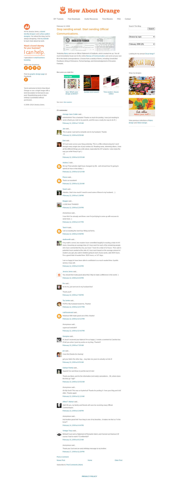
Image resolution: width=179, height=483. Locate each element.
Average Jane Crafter (70, 114)
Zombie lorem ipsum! (91, 92)
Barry (66, 53)
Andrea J (66, 163)
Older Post (118, 460)
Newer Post (61, 460)
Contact (128, 19)
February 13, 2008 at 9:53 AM (73, 362)
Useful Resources (91, 19)
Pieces (65, 177)
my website (45, 39)
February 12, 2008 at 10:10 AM (74, 172)
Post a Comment (63, 457)
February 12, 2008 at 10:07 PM (74, 307)
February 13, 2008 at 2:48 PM (73, 411)
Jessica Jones (68, 271)
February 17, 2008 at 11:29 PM (73, 452)
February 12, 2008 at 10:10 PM (74, 319)
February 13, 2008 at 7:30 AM (73, 345)
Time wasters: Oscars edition (111, 93)
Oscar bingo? (150, 54)
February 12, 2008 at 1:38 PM (73, 195)
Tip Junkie (66, 300)
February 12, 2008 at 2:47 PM (73, 222)
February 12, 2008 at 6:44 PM (73, 278)
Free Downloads (74, 19)
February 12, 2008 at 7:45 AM (73, 123)
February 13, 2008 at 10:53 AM (74, 382)
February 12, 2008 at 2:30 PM (73, 208)
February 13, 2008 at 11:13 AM (73, 396)
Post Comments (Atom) (74, 465)
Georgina (66, 336)
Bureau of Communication (95, 56)
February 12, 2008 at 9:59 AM (73, 135)
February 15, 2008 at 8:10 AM (73, 440)
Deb (64, 141)
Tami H (65, 227)
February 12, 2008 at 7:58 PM (73, 295)
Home (90, 460)
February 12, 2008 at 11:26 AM (73, 184)
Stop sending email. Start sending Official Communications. (83, 31)
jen (64, 351)
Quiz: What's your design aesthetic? (72, 93)
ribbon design (142, 123)
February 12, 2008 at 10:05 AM (74, 157)
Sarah (65, 189)
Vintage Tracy (67, 431)
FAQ (119, 19)
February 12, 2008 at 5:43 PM (73, 266)
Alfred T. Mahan (68, 402)
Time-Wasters (107, 19)
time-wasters (68, 102)
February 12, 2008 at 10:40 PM (74, 331)
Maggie (65, 201)
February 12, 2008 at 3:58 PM (73, 234)
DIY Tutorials (59, 19)
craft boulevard (68, 312)
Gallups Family (68, 368)
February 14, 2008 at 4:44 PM (73, 425)
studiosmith (67, 239)
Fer (64, 283)
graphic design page (37, 74)
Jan (64, 129)
